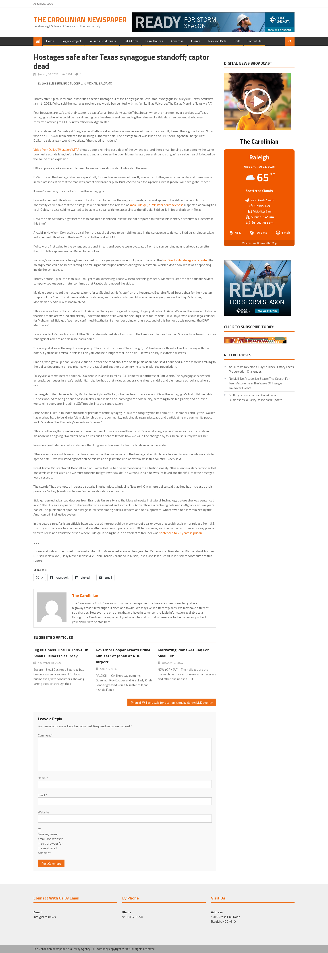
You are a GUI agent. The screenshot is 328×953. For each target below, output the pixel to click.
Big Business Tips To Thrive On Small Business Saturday (60, 653)
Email (42, 795)
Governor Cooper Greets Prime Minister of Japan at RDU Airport (123, 656)
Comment (45, 735)
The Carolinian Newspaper (80, 19)
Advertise (177, 41)
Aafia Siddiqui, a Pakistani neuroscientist (156, 204)
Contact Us (254, 41)
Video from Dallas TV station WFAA (56, 149)
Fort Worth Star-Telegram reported (185, 260)
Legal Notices (154, 41)
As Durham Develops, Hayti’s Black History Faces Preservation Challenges (261, 369)
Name (43, 778)
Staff (237, 41)
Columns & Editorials (102, 41)
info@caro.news (44, 916)
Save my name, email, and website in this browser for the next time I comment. (50, 843)
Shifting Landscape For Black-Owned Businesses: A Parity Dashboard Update (255, 397)
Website (43, 812)
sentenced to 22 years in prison (180, 532)
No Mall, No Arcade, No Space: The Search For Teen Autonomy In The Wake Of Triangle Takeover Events (259, 383)
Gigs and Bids (217, 41)
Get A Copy (130, 41)
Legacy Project (71, 41)
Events (195, 41)
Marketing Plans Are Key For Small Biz (183, 653)
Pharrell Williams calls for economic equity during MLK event (170, 702)
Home (50, 41)
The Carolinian (85, 595)
